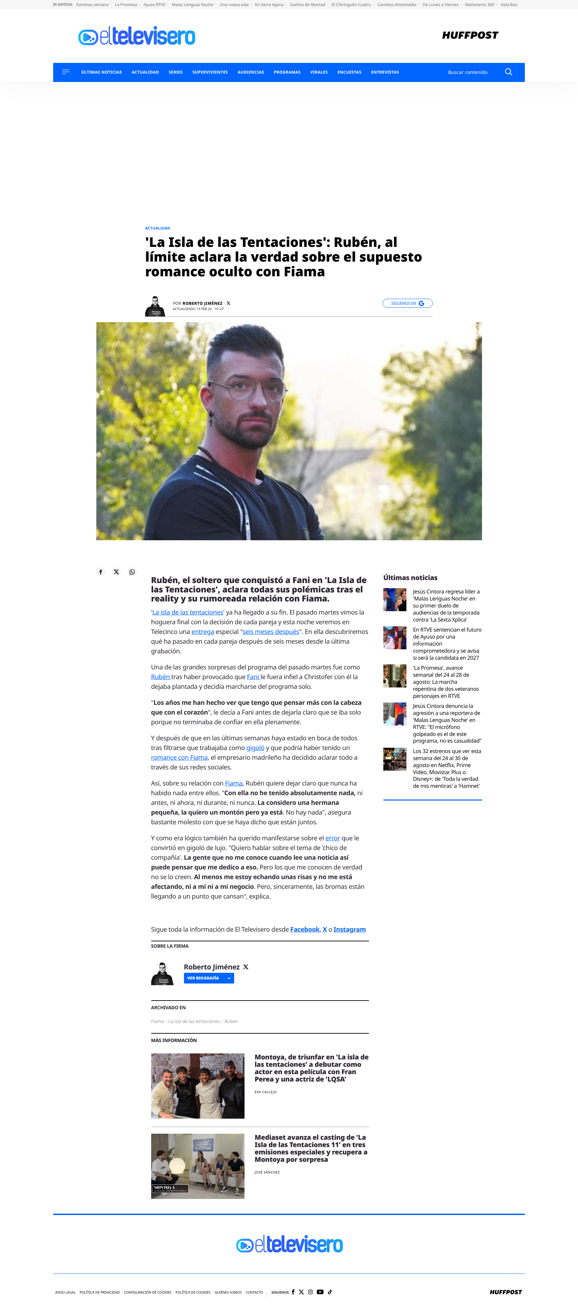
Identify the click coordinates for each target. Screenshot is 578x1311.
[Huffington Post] (470, 35)
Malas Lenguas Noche (193, 4)
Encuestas (350, 72)
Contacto (254, 1292)
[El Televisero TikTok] (330, 1292)
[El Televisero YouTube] (320, 1292)
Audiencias (250, 72)
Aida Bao (509, 4)
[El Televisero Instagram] (310, 1292)
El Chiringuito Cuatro (351, 4)
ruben (231, 1021)
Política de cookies (193, 1292)
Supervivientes (210, 72)
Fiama (234, 783)
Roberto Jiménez (202, 303)
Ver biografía (203, 978)
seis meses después (271, 631)
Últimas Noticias (101, 72)
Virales (319, 72)
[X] (228, 303)
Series (176, 72)
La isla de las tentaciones (187, 612)
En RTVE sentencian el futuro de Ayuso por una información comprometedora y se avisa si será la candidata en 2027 (447, 643)
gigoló (256, 747)
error (332, 838)
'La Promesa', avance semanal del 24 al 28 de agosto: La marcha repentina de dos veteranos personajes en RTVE (446, 681)
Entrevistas (385, 72)
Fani (253, 676)
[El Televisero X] (301, 1293)
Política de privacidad (100, 1292)
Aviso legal (65, 1292)
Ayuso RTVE (154, 4)
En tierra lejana (270, 4)
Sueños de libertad (308, 4)
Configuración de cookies (148, 1292)
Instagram (350, 929)
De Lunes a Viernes (441, 4)
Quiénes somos (228, 1292)
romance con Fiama (179, 757)
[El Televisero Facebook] (293, 1292)
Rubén (161, 676)
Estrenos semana (93, 4)
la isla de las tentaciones (194, 1021)
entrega (203, 631)
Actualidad (145, 72)
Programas (287, 72)
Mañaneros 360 (480, 4)
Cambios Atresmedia (397, 4)
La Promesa (126, 4)
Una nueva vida (235, 4)
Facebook (304, 929)
